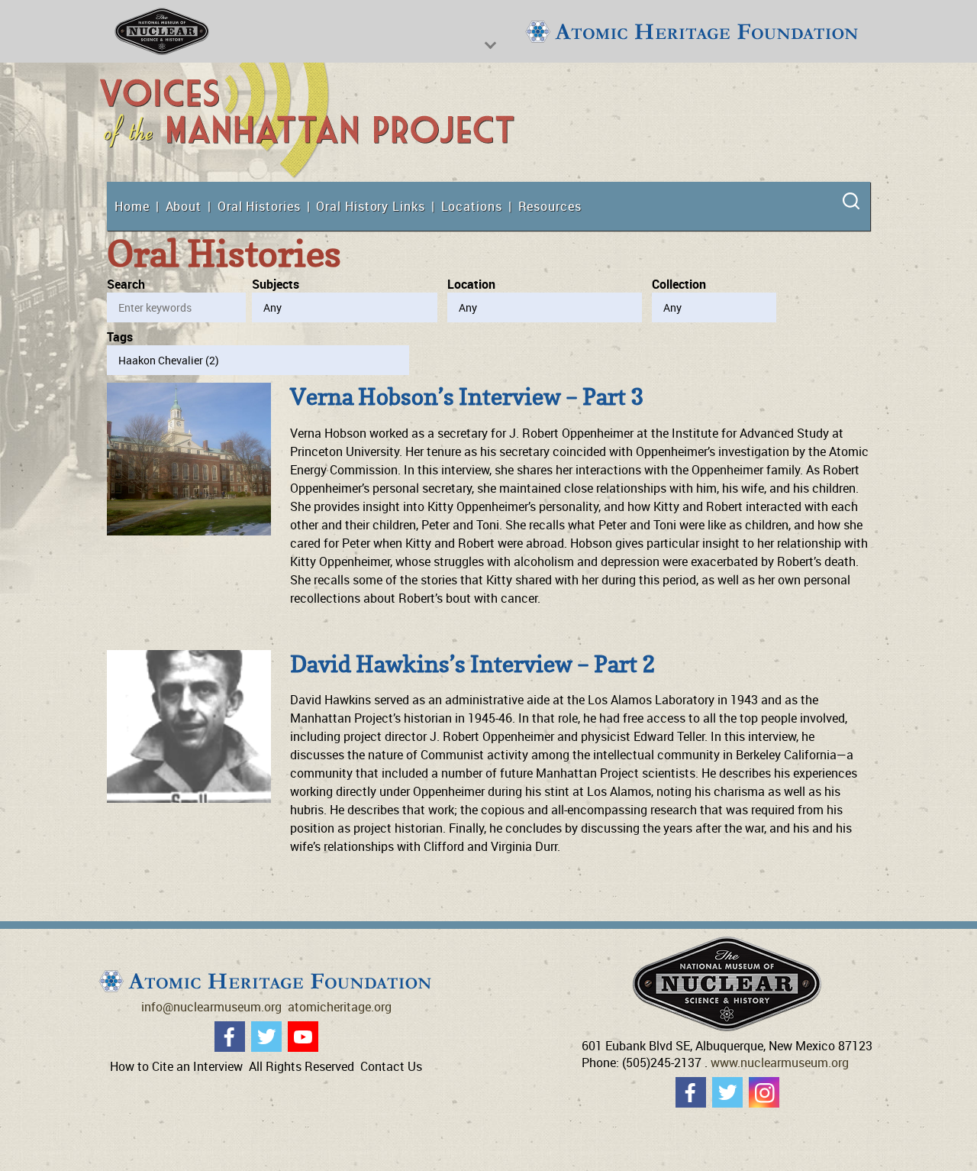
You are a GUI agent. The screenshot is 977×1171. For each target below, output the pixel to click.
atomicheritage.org (340, 1006)
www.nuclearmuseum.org (780, 1062)
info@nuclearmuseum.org (211, 1006)
